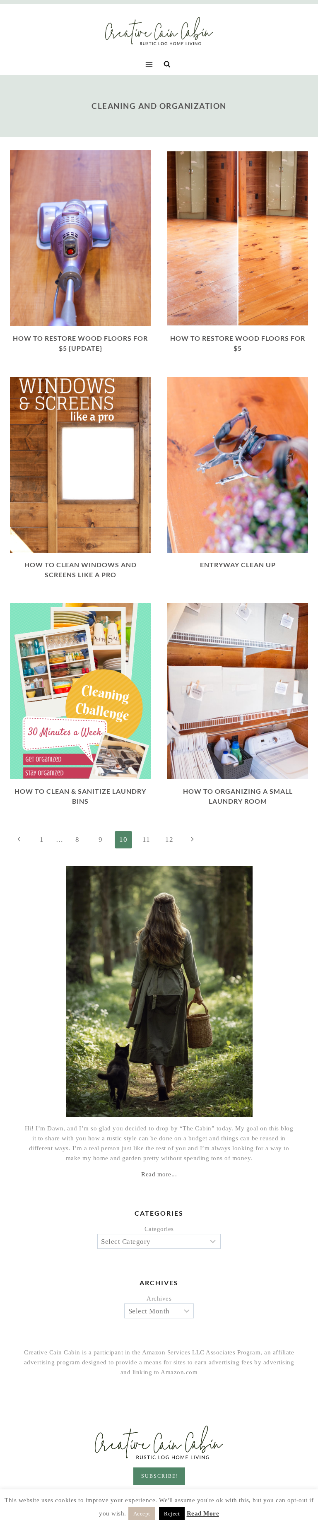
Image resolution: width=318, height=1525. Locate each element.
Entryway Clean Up (238, 565)
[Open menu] (151, 64)
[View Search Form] (167, 64)
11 (146, 839)
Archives (159, 1298)
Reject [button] (172, 1514)
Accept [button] (141, 1514)
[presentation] (80, 238)
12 (169, 839)
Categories (159, 1229)
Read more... (159, 1174)
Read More (203, 1513)
